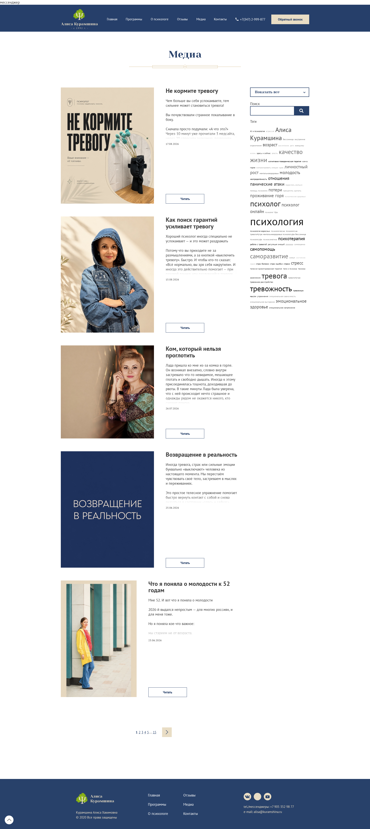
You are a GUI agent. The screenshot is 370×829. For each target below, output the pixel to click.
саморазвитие (269, 256)
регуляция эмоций (276, 244)
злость (275, 153)
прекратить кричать (292, 190)
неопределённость (258, 179)
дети (292, 145)
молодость (290, 172)
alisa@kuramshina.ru (268, 812)
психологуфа (256, 239)
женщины (299, 145)
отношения (278, 178)
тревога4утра (294, 277)
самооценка (299, 244)
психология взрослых (260, 231)
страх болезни (262, 263)
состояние (300, 257)
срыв (252, 263)
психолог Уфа (271, 212)
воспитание (283, 145)
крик (281, 167)
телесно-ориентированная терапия (266, 268)
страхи (287, 263)
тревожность (271, 288)
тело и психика (290, 268)
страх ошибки (276, 263)
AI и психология (257, 131)
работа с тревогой (258, 244)
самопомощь (262, 249)
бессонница (288, 139)
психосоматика (270, 239)
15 (154, 732)
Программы (134, 19)
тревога (274, 276)
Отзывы (182, 19)
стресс (297, 263)
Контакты (220, 19)
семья (292, 257)
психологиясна (278, 231)
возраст (270, 145)
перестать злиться (293, 185)
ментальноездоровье (269, 173)
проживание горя (267, 195)
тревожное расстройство (261, 282)
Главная (112, 19)
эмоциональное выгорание (262, 302)
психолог (265, 203)
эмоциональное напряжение (282, 307)
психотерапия (291, 238)
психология (277, 221)
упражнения (262, 296)
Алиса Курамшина (270, 134)
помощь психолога (258, 190)
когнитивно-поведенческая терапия (284, 161)
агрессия (270, 131)
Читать (185, 199)
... (150, 732)
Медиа (201, 19)
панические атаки (267, 184)
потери (275, 190)
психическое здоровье (295, 196)
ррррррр (289, 244)
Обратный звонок (290, 19)
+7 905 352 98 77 (282, 807)
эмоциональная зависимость (282, 296)
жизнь (253, 153)
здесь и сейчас (264, 153)
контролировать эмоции (267, 167)
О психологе (160, 19)
